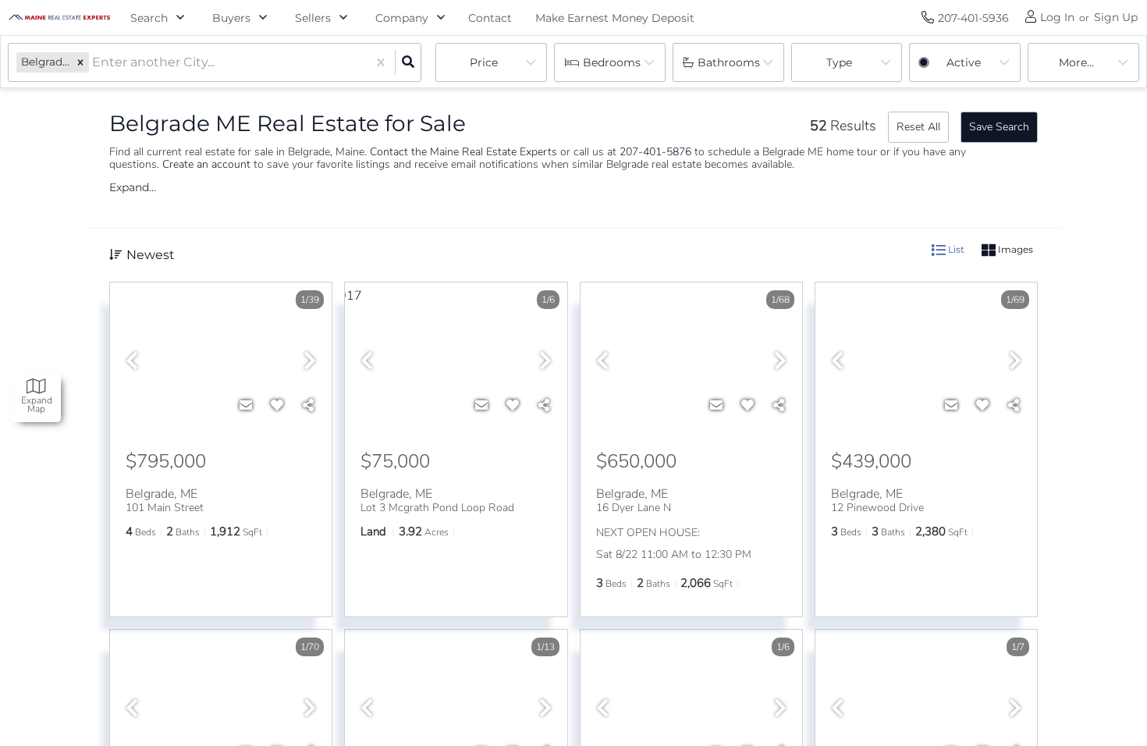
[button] (80, 62)
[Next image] (310, 362)
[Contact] (245, 405)
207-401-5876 (655, 151)
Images (1014, 249)
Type (839, 62)
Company (401, 18)
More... (1076, 62)
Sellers (313, 18)
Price (484, 62)
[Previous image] (132, 362)
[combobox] (93, 63)
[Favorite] (277, 405)
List (955, 249)
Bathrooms (729, 62)
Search (149, 18)
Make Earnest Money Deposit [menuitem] (614, 18)
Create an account (206, 164)
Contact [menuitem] (490, 18)
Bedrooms (612, 62)
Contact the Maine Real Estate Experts (463, 151)
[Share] (308, 405)
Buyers (231, 18)
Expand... (132, 187)
